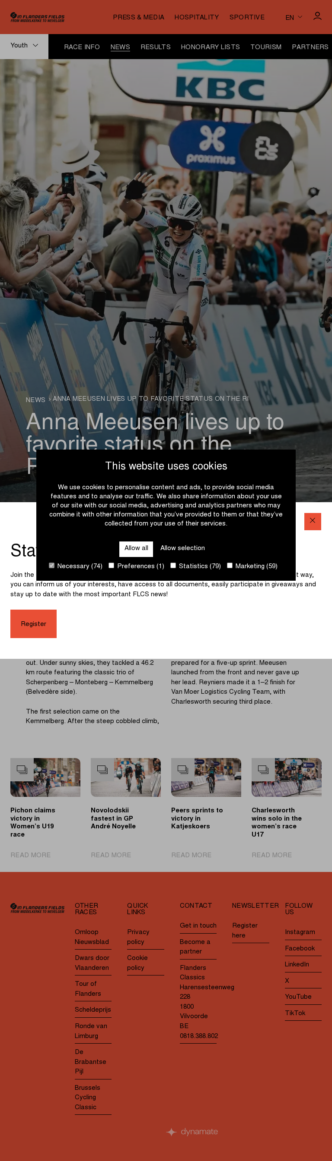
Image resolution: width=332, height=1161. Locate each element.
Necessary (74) (79, 566)
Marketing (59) (256, 566)
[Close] (312, 521)
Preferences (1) (139, 566)
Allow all (136, 548)
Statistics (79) (199, 566)
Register (33, 624)
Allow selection (182, 548)
